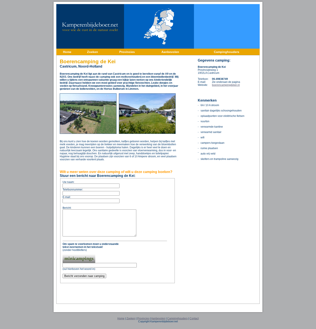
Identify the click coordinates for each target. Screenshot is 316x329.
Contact (194, 318)
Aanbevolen (158, 318)
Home (120, 318)
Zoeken (130, 318)
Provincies (143, 318)
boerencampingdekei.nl (226, 84)
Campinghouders (177, 318)
